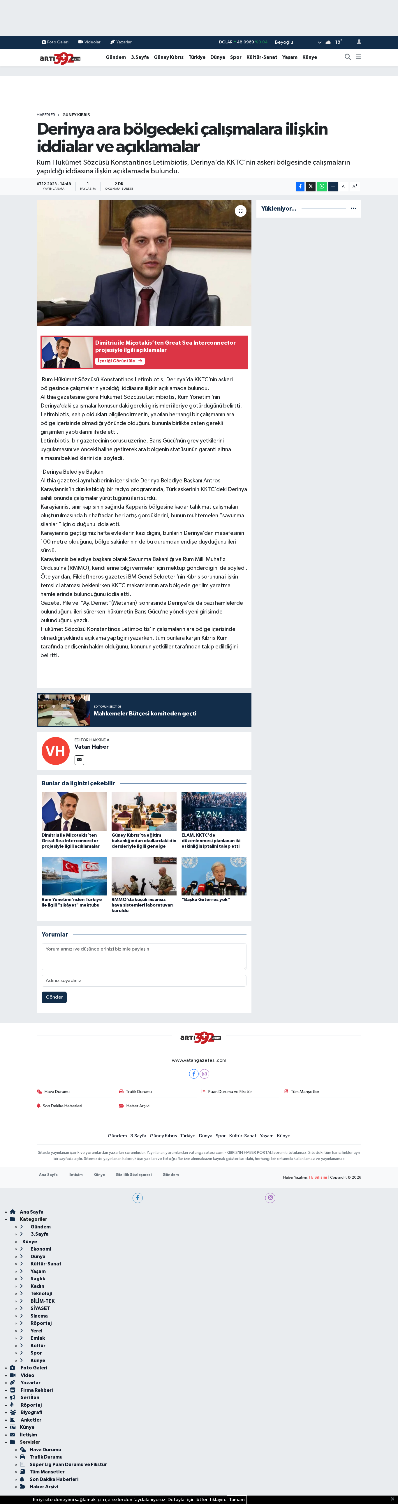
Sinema (39, 1315)
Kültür (37, 1345)
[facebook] (138, 1198)
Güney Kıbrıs (169, 57)
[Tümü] (353, 208)
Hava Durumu (57, 1091)
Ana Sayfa (48, 1175)
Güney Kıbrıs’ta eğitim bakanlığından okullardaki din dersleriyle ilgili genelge (144, 841)
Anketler (30, 1419)
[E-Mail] (79, 760)
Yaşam (289, 57)
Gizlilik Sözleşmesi (134, 1175)
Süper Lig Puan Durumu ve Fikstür (68, 1464)
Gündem (116, 57)
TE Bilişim (318, 1177)
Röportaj (41, 1323)
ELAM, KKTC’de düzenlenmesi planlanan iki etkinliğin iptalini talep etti (211, 841)
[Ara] (347, 57)
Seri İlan (29, 1397)
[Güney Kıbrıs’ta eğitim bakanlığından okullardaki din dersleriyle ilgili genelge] (144, 811)
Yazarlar (124, 42)
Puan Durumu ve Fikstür (230, 1091)
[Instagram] (204, 1074)
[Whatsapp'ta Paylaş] (322, 186)
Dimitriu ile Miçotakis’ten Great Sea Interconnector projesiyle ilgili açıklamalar (71, 841)
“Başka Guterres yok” (206, 899)
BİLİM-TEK (42, 1301)
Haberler (46, 115)
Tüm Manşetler (305, 1091)
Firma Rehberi (36, 1390)
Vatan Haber (92, 747)
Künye (309, 57)
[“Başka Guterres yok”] (214, 876)
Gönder (54, 997)
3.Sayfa (140, 57)
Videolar (92, 42)
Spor (236, 57)
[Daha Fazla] (333, 186)
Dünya (217, 57)
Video (27, 1375)
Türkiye (197, 57)
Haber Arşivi (137, 1106)
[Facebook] (194, 1074)
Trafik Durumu (139, 1091)
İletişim (75, 1175)
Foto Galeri (57, 42)
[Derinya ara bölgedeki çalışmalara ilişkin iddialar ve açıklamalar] (144, 263)
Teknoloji (41, 1293)
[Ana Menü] (358, 57)
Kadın (37, 1286)
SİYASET (40, 1308)
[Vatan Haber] (56, 750)
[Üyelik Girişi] (356, 42)
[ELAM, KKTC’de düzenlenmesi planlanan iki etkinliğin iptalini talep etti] (214, 811)
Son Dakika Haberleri (62, 1106)
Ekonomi (40, 1248)
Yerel (36, 1330)
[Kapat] (394, 1499)
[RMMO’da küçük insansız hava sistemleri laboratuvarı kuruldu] (144, 876)
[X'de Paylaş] (311, 186)
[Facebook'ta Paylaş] (300, 186)
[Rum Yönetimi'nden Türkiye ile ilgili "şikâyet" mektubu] (74, 876)
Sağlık (37, 1278)
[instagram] (270, 1198)
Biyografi (31, 1412)
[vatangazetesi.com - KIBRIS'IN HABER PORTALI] (58, 57)
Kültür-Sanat (261, 57)
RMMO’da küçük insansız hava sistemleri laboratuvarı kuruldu (142, 905)
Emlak (37, 1338)
